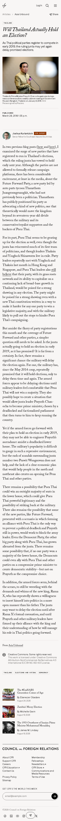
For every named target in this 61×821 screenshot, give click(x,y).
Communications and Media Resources (43, 772)
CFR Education (10, 767)
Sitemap (7, 780)
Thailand (8, 23)
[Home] (4, 5)
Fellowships (37, 761)
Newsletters (38, 764)
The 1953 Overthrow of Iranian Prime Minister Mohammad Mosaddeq (36, 724)
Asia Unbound (15, 645)
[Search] (47, 5)
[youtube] (17, 816)
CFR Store (37, 767)
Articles (6, 14)
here (41, 147)
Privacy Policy (10, 777)
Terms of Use (38, 777)
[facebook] (5, 816)
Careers (7, 764)
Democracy (43, 673)
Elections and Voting (25, 673)
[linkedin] (11, 816)
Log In (39, 5)
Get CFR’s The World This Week (20, 789)
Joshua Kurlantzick (23, 133)
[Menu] (55, 5)
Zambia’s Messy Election (29, 707)
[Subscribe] (54, 796)
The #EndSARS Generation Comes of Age (30, 691)
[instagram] (23, 816)
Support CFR (9, 761)
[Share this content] (30, 815)
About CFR (8, 757)
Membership (38, 757)
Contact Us (8, 770)
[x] (36, 816)
